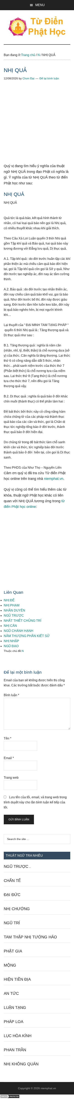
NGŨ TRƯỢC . (17, 866)
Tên (7, 738)
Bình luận (11, 695)
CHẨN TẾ (12, 880)
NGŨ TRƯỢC (14, 615)
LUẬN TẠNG (15, 1007)
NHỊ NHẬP (11, 641)
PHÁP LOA (13, 1021)
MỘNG (10, 965)
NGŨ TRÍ (12, 923)
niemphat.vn (53, 479)
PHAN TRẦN (15, 1050)
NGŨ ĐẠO (11, 646)
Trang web (11, 777)
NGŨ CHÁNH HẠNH (18, 630)
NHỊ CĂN (10, 625)
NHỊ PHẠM (11, 605)
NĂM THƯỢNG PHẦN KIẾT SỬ (27, 636)
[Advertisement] (37, 125)
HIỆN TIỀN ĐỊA (17, 979)
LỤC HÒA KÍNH (17, 1036)
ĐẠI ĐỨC (12, 895)
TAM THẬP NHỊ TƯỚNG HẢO (30, 937)
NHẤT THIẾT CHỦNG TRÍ (22, 620)
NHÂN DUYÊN (14, 610)
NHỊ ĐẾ (9, 600)
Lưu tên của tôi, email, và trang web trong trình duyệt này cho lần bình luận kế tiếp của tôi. (35, 802)
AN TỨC (11, 993)
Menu (40, 5)
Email (9, 758)
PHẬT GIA (13, 951)
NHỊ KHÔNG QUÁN (21, 1064)
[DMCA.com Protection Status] (10, 1097)
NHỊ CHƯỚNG (17, 909)
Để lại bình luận (49, 78)
